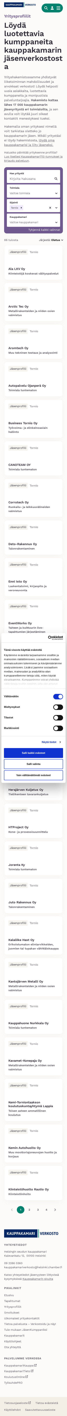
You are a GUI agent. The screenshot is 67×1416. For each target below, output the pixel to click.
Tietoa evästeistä (46, 1403)
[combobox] (10, 193)
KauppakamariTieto (19, 1371)
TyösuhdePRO (13, 1382)
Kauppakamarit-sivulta (38, 1278)
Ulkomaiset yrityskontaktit (22, 1318)
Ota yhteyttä (12, 1347)
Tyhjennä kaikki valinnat (44, 229)
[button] (21, 207)
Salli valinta (33, 763)
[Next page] (55, 1210)
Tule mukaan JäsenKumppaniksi (25, 1329)
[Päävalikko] (58, 8)
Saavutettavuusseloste (40, 1409)
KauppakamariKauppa (20, 1366)
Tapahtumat (12, 1301)
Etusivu (9, 1295)
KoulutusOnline (16, 1377)
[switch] (58, 707)
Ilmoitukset (11, 1312)
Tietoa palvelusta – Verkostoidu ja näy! (30, 1324)
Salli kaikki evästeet (33, 752)
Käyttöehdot (12, 1409)
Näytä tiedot (49, 742)
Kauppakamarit (14, 1335)
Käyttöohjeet (12, 1341)
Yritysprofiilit (12, 1306)
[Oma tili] (52, 8)
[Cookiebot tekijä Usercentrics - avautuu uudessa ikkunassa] (48, 638)
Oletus (57, 240)
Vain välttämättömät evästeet (33, 775)
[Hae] (46, 8)
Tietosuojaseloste (16, 1403)
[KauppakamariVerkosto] (20, 5)
